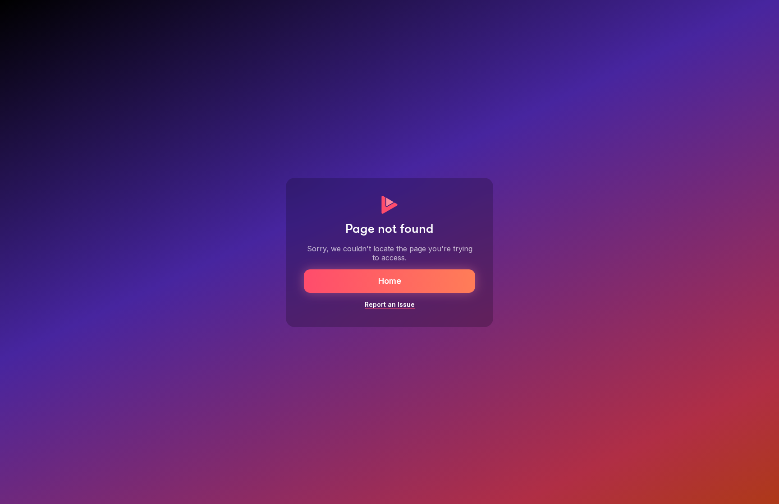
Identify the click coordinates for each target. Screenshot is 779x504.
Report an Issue (390, 304)
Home (389, 281)
